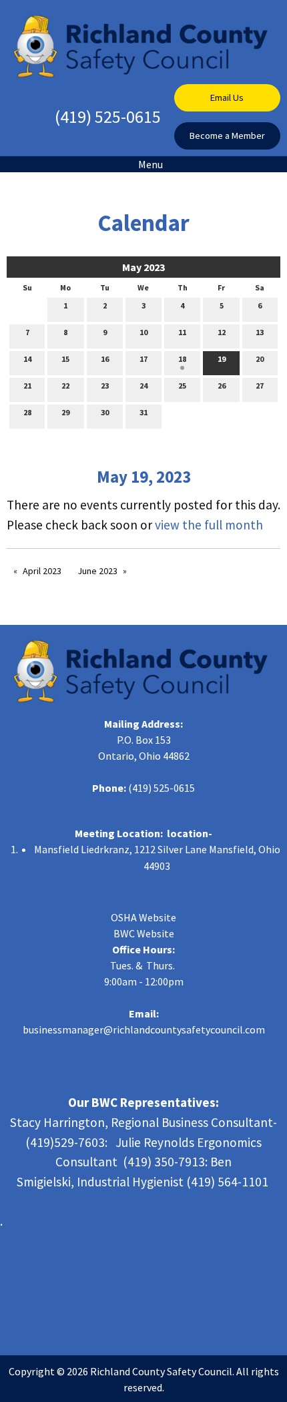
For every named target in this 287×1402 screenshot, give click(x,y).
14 (27, 359)
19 (222, 359)
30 (105, 412)
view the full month (209, 525)
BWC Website (143, 933)
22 (65, 386)
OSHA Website (143, 917)
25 (182, 386)
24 (143, 386)
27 (260, 386)
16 (105, 359)
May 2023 (143, 267)
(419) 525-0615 (108, 116)
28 (27, 412)
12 (222, 332)
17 (143, 359)
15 (65, 359)
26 (222, 386)
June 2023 (97, 571)
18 (182, 359)
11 (182, 332)
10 (143, 332)
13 (260, 332)
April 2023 (42, 571)
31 (143, 412)
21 (27, 386)
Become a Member (227, 136)
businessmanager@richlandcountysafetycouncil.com (144, 1029)
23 (105, 386)
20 (260, 359)
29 (65, 412)
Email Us (227, 97)
